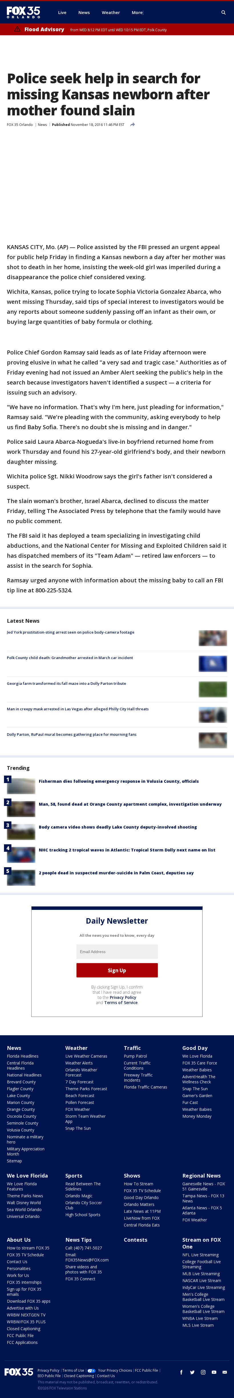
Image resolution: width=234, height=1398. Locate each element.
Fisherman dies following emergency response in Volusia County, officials (119, 781)
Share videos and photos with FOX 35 (83, 1269)
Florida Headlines (23, 1056)
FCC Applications (22, 1342)
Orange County (21, 1109)
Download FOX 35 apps (29, 1301)
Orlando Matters (139, 1204)
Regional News (201, 1175)
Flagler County (20, 1088)
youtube (214, 1372)
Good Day (194, 1047)
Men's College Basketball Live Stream (203, 1296)
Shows (132, 1175)
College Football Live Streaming (201, 1264)
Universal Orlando (23, 1216)
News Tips (78, 1239)
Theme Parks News (25, 1195)
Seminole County (22, 1123)
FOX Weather (77, 1109)
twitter (192, 1372)
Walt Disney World (24, 1202)
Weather (76, 1047)
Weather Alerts (79, 1063)
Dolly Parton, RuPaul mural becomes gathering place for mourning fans (71, 734)
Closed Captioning (23, 1328)
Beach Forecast (79, 1095)
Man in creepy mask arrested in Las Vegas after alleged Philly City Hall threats (78, 708)
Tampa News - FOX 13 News (203, 1198)
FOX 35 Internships (24, 1282)
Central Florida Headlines (20, 1065)
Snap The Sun (78, 1128)
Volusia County (20, 1130)
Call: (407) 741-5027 (83, 1248)
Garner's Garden (197, 1095)
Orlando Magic (78, 1195)
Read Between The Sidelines (83, 1186)
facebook (181, 1372)
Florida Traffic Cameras (145, 1087)
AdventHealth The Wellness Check (198, 1079)
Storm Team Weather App (85, 1118)
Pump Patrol (135, 1056)
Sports (73, 1175)
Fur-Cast (190, 1102)
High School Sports (82, 1214)
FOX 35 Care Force (199, 1063)
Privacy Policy (123, 997)
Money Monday (196, 1116)
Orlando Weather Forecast (81, 1072)
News (42, 124)
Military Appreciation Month (26, 1151)
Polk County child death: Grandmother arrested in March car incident (70, 657)
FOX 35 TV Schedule (142, 1190)
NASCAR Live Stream (201, 1280)
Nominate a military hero (25, 1139)
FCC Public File (20, 1335)
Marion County (20, 1102)
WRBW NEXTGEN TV (26, 1315)
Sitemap (14, 1161)
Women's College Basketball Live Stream (203, 1309)
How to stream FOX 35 (28, 1248)
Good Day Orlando (141, 1197)
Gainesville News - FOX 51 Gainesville (203, 1186)
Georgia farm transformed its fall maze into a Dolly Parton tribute (66, 683)
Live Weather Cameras (86, 1056)
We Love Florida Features (22, 1186)
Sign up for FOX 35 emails (24, 1291)
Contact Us (17, 1261)
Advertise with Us (23, 1308)
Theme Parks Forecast (86, 1088)
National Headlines (24, 1075)
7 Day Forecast (79, 1082)
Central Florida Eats (142, 1225)
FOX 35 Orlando (20, 124)
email (224, 1372)
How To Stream (138, 1183)
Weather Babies (197, 1069)
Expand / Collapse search (223, 12)
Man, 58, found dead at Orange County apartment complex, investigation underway (130, 804)
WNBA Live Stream (200, 1318)
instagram (203, 1372)
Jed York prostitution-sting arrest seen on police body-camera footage (70, 632)
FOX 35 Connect (80, 1278)
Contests (135, 1239)
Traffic (132, 1047)
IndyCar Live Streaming (203, 1287)
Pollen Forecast (79, 1102)
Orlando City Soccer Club (83, 1205)
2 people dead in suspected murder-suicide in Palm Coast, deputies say (116, 873)
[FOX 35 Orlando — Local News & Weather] (26, 12)
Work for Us (18, 1275)
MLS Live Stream (198, 1325)
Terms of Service (121, 1002)
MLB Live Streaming (201, 1273)
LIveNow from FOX (142, 1218)
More (137, 12)
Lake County (18, 1095)
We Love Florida (197, 1056)
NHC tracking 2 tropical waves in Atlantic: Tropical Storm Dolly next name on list (127, 850)
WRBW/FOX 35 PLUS (26, 1321)
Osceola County (21, 1116)
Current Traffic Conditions (137, 1065)
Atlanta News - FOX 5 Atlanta (202, 1210)
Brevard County (21, 1082)
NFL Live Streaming (200, 1254)
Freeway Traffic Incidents (138, 1077)
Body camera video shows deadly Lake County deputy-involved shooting (118, 827)
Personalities (19, 1268)
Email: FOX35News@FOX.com (87, 1257)
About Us (19, 1239)
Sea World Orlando (24, 1209)
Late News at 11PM (142, 1211)
